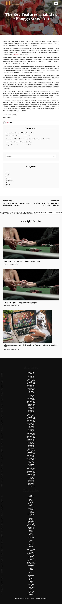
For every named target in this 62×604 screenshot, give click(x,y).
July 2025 (31, 391)
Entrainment (31, 528)
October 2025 (31, 386)
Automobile (31, 498)
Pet (31, 566)
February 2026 (31, 381)
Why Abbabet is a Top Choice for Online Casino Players (46, 204)
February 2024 (31, 416)
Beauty (31, 499)
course (31, 515)
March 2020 (31, 484)
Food (31, 536)
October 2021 (31, 456)
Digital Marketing (31, 521)
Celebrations (31, 512)
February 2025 (31, 398)
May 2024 (31, 411)
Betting (31, 501)
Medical (31, 556)
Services (31, 578)
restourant (31, 575)
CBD (31, 511)
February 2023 (31, 433)
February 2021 (31, 468)
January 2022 (31, 452)
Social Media (31, 587)
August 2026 (31, 372)
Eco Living (31, 523)
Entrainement (31, 527)
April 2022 (31, 448)
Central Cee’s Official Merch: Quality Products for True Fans (17, 204)
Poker (31, 568)
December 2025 (31, 383)
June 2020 (31, 480)
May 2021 (31, 464)
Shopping (31, 579)
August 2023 (31, 424)
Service (31, 577)
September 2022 (31, 440)
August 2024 (31, 407)
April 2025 (31, 395)
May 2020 (31, 481)
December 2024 (31, 401)
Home (31, 546)
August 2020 (31, 477)
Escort (31, 530)
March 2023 (31, 432)
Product (8, 184)
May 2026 (31, 376)
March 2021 (31, 467)
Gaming (31, 542)
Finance (31, 534)
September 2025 (31, 388)
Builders (31, 505)
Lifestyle (31, 550)
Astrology (31, 496)
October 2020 (31, 474)
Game (31, 539)
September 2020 (31, 475)
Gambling (31, 537)
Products (31, 574)
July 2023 (31, 426)
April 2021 (31, 465)
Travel (31, 593)
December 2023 (31, 419)
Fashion (31, 533)
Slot (31, 582)
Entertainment (9, 180)
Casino (14, 114)
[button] (56, 3)
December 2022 (31, 436)
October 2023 (31, 421)
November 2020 (31, 473)
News (31, 559)
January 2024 (31, 417)
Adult (31, 495)
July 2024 (31, 408)
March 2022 (31, 449)
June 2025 (31, 392)
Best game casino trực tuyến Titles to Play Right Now (20, 132)
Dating (31, 518)
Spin (31, 588)
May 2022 (31, 446)
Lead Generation (31, 549)
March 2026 (31, 379)
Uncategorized (31, 594)
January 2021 (31, 470)
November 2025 (31, 385)
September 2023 (31, 423)
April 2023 (31, 430)
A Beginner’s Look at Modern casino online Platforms (19, 145)
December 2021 (31, 454)
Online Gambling (31, 563)
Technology (31, 591)
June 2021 (31, 462)
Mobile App (31, 558)
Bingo (31, 502)
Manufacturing (31, 553)
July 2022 (31, 443)
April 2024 (31, 413)
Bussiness (31, 508)
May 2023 (31, 429)
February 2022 (31, 451)
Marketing (8, 178)
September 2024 (31, 405)
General (31, 543)
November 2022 (31, 437)
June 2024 (31, 410)
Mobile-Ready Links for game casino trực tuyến (18, 135)
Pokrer (31, 569)
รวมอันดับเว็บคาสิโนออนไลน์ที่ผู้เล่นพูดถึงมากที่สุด (19, 142)
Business (8, 173)
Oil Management (31, 560)
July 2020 (31, 478)
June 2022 (31, 445)
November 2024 (31, 402)
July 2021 (31, 461)
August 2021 (31, 459)
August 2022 (31, 442)
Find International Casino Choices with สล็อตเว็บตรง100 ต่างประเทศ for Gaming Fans (28, 139)
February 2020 (31, 486)
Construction (31, 514)
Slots (31, 585)
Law (7, 182)
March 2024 (31, 414)
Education (8, 177)
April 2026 (31, 378)
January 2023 (31, 435)
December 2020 (31, 471)
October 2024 (31, 404)
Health (7, 175)
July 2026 (31, 373)
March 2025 (31, 397)
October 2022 (31, 439)
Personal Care (31, 565)
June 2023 (31, 427)
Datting (31, 520)
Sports (31, 590)
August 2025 (31, 389)
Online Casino (31, 562)
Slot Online (31, 584)
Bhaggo (16, 54)
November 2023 (31, 420)
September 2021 (31, 458)
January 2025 (31, 400)
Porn (31, 571)
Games (31, 540)
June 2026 (31, 375)
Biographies (31, 504)
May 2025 (31, 394)
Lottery (31, 552)
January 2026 (31, 382)
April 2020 (31, 483)
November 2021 (31, 455)
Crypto (31, 517)
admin (36, 22)
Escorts (31, 531)
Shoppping (31, 581)
